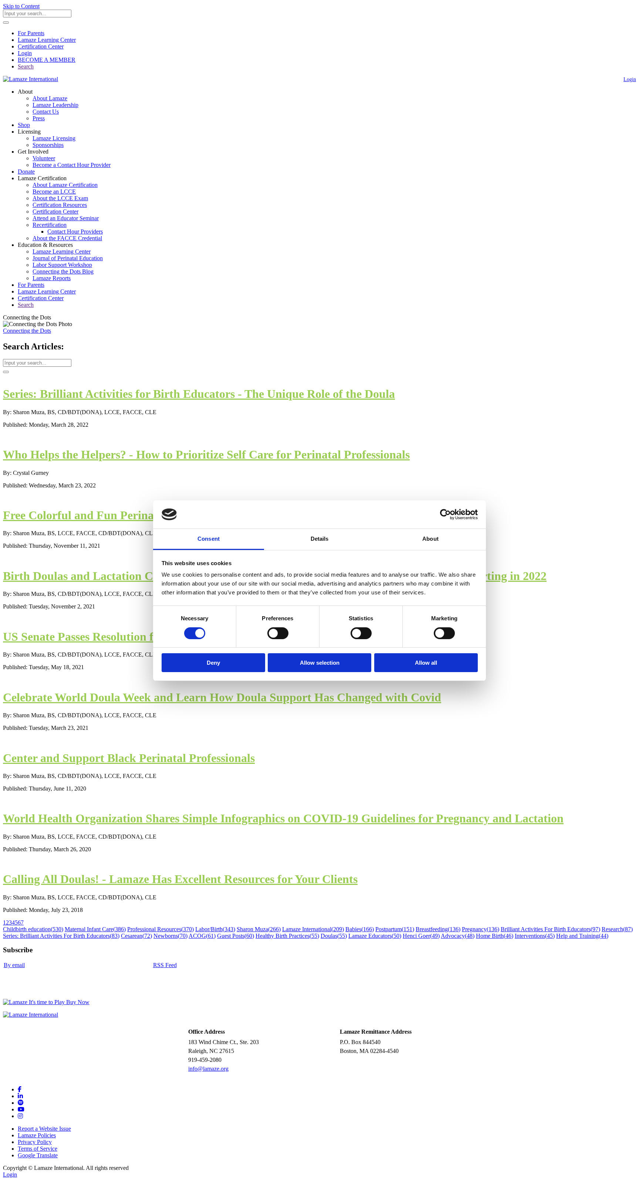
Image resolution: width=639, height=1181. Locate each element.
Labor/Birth (215, 929)
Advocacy (457, 936)
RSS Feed (165, 965)
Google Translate (38, 1155)
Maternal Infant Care (95, 929)
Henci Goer (421, 936)
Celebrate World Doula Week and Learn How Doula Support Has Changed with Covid (222, 697)
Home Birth (494, 936)
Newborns (170, 936)
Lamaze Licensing (54, 138)
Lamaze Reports (52, 278)
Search (26, 66)
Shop (24, 125)
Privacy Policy (35, 1142)
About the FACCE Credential (67, 238)
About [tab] (430, 539)
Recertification (50, 225)
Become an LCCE (54, 191)
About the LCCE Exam (60, 198)
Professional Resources (160, 929)
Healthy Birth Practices (287, 936)
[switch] (277, 633)
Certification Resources (60, 205)
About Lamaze (50, 98)
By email (14, 965)
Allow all (426, 663)
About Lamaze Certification (65, 185)
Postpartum (394, 929)
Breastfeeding (438, 929)
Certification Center (41, 46)
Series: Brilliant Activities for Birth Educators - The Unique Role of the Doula (199, 393)
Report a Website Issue (44, 1128)
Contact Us (46, 111)
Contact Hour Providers (75, 231)
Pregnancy (480, 929)
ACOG (202, 936)
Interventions (535, 936)
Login (25, 53)
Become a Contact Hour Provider (72, 165)
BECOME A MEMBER (46, 60)
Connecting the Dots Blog (63, 271)
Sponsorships (48, 145)
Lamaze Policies (37, 1135)
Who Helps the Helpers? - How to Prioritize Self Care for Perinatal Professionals (206, 454)
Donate (26, 171)
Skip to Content (21, 6)
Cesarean (136, 936)
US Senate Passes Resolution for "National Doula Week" (145, 636)
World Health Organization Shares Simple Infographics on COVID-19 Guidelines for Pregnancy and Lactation (283, 818)
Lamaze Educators (374, 936)
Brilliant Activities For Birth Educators (550, 929)
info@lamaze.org (208, 1069)
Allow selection (319, 663)
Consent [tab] (208, 539)
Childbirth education (33, 929)
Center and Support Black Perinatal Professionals (129, 758)
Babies (359, 929)
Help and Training (582, 936)
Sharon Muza (259, 929)
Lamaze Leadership (55, 105)
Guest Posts (235, 936)
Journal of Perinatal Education (68, 258)
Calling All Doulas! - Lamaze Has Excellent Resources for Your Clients (180, 879)
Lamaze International (313, 929)
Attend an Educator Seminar (66, 218)
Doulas (334, 936)
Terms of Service (37, 1148)
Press (39, 118)
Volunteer (44, 158)
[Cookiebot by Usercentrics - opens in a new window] (445, 514)
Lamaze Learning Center (47, 40)
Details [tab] (320, 539)
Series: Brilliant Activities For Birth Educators (61, 936)
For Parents (31, 33)
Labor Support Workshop (62, 265)
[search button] (6, 22)
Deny (213, 663)
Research (617, 929)
